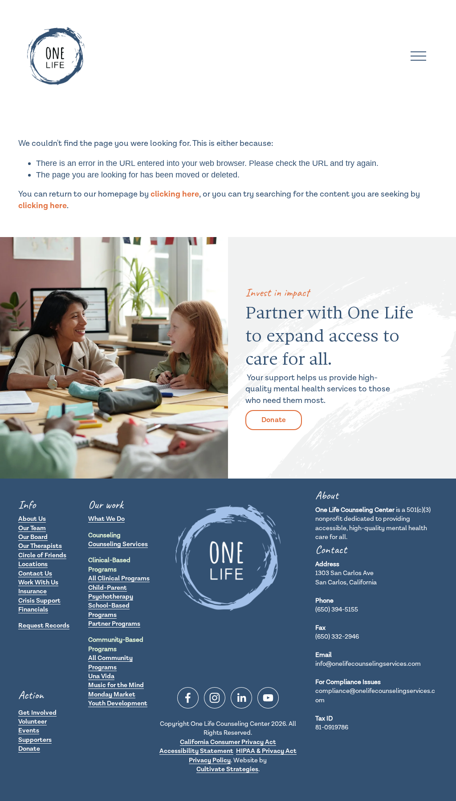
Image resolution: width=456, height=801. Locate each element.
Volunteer (32, 721)
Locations (33, 564)
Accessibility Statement (196, 751)
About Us (32, 519)
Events (28, 730)
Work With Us (38, 582)
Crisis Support (39, 600)
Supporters (35, 740)
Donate (273, 420)
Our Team (32, 528)
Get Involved (37, 712)
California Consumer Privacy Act (228, 742)
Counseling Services (118, 544)
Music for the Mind (116, 685)
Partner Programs (114, 624)
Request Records (43, 625)
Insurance (32, 591)
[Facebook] (188, 697)
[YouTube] (268, 697)
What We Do (106, 519)
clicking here (175, 194)
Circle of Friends (42, 555)
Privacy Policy (210, 760)
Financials (33, 609)
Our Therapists (40, 546)
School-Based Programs (109, 610)
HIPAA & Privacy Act (266, 751)
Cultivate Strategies (227, 769)
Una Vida (101, 676)
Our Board (33, 537)
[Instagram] (214, 697)
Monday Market (111, 694)
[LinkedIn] (241, 697)
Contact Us (35, 573)
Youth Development (117, 703)
